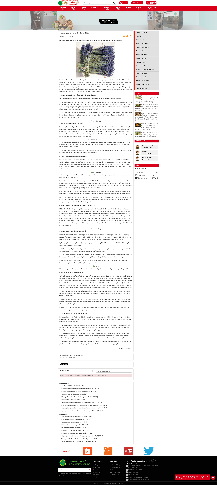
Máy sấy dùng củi (141, 73)
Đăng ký (152, 3)
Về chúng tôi (96, 465)
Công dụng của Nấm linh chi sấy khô (70, 422)
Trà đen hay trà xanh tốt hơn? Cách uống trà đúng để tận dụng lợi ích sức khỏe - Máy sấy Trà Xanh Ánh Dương (146, 99)
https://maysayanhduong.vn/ (141, 479)
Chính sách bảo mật (115, 467)
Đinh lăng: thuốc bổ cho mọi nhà (69, 385)
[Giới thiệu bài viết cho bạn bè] (124, 36)
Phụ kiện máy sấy (141, 77)
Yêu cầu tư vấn (96, 472)
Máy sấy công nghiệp (142, 47)
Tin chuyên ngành (97, 469)
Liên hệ (139, 8)
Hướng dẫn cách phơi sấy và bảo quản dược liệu (72, 430)
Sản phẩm (84, 8)
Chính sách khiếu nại (115, 465)
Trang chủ (64, 8)
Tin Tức (118, 8)
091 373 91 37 (147, 159)
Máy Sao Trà (140, 40)
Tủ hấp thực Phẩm (141, 54)
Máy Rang (139, 36)
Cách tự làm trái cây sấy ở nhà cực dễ (70, 394)
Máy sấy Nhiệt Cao (141, 66)
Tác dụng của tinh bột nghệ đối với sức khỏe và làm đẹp (74, 438)
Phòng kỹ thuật (147, 157)
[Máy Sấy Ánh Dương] (68, 3)
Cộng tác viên (137, 2)
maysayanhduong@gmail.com (140, 477)
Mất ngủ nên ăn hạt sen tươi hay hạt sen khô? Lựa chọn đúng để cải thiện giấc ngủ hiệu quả (146, 134)
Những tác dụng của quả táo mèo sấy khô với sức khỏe (74, 391)
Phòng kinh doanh (148, 146)
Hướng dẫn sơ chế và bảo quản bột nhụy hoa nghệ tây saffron (76, 388)
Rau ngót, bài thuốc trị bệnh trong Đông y (71, 427)
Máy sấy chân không (142, 84)
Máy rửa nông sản (141, 88)
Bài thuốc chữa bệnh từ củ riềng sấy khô (71, 425)
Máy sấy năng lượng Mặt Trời (145, 69)
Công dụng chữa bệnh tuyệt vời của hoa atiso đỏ (72, 419)
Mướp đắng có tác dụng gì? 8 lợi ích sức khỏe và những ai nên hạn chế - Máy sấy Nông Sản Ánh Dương (146, 107)
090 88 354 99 (147, 153)
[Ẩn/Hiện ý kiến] (93, 371)
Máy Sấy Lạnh (140, 62)
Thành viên (129, 8)
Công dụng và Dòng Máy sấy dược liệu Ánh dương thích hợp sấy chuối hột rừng (80, 408)
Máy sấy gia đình (141, 58)
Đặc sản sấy (95, 8)
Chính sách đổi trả (114, 474)
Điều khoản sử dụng (115, 472)
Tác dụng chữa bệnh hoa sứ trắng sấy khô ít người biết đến (75, 397)
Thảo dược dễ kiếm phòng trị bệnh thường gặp (72, 416)
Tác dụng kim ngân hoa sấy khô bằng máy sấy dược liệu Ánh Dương (77, 402)
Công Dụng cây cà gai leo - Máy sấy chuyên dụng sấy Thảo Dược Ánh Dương (79, 405)
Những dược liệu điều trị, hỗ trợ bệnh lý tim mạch (73, 433)
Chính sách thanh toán (115, 469)
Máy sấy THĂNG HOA (142, 80)
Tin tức (108, 21)
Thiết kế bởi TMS (120, 483)
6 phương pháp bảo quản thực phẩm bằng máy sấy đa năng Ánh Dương (78, 410)
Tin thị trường (96, 467)
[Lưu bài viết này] (131, 36)
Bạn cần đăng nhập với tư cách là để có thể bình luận (83, 375)
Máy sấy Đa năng (141, 32)
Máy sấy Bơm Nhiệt (142, 43)
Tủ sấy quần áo (140, 51)
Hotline (145, 151)
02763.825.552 (148, 148)
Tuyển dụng (96, 474)
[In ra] (127, 36)
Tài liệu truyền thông (151, 8)
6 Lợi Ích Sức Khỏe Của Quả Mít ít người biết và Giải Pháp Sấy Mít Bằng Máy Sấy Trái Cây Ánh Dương (146, 126)
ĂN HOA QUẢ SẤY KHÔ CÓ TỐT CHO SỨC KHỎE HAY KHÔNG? (76, 441)
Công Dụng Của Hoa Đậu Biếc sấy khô (70, 399)
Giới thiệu (73, 8)
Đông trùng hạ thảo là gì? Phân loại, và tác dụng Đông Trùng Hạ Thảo (77, 436)
